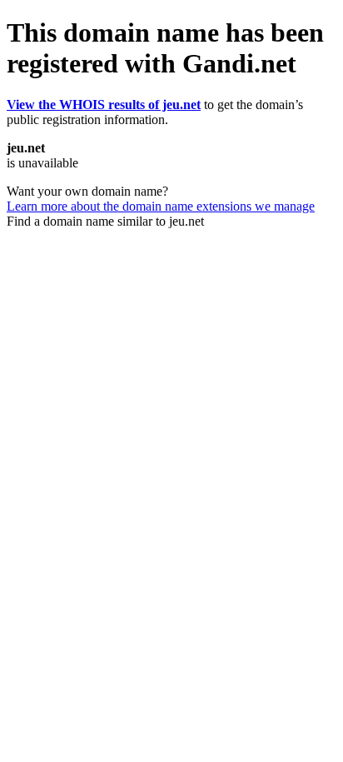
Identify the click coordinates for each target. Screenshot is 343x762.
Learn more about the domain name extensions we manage (161, 206)
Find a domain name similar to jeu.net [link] (105, 221)
